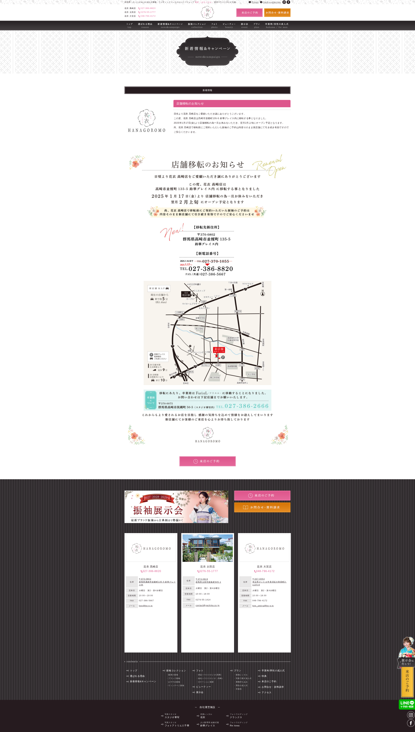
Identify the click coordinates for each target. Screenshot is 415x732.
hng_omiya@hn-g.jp (263, 606)
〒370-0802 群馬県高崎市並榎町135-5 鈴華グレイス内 (157, 582)
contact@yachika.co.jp (207, 605)
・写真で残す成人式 (243, 678)
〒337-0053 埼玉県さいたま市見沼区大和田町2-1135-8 (269, 582)
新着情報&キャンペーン (166, 23)
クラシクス (239, 716)
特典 (264, 676)
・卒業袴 (238, 689)
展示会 (241, 23)
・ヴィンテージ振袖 (175, 685)
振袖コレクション (193, 23)
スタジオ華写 (172, 716)
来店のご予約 (269, 681)
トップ (127, 23)
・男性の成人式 (241, 685)
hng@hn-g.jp (146, 606)
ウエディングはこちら (272, 2)
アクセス (255, 2)
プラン (254, 23)
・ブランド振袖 (173, 678)
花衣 (206, 716)
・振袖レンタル (241, 675)
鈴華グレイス (209, 724)
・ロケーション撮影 (205, 682)
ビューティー (226, 23)
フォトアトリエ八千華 (177, 724)
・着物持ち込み (241, 682)
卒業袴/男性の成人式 (272, 23)
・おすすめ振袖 (173, 682)
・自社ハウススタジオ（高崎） (210, 678)
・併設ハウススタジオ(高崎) (209, 675)
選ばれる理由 (141, 23)
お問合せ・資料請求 (273, 687)
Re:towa (239, 724)
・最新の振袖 (172, 675)
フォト (211, 23)
